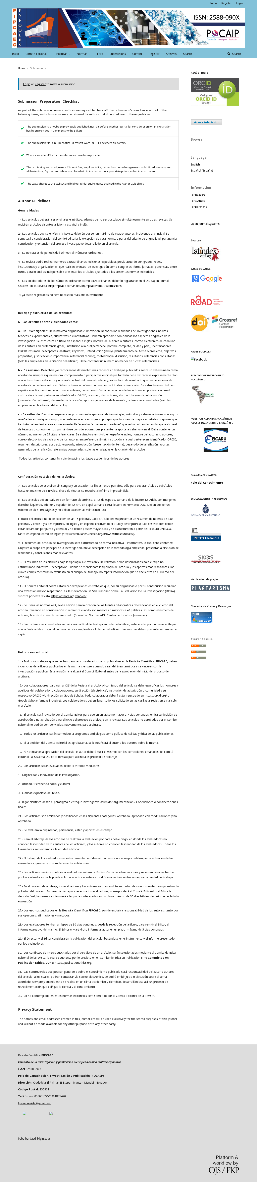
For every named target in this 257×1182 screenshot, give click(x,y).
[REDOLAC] (202, 403)
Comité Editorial (36, 54)
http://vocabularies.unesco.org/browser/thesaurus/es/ (98, 534)
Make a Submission (206, 122)
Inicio (15, 54)
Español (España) (202, 170)
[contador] (202, 622)
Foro (100, 54)
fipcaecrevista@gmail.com (34, 1103)
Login (239, 3)
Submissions (118, 54)
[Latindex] (206, 261)
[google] (207, 282)
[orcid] (215, 105)
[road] (207, 304)
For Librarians (199, 206)
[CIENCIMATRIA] (216, 451)
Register (154, 54)
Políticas (62, 54)
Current (137, 54)
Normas (82, 54)
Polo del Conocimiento (207, 482)
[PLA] (210, 590)
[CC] (51, 1114)
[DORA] (24, 1114)
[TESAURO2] (206, 563)
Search (187, 54)
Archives (171, 54)
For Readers (198, 194)
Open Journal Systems (205, 224)
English (195, 164)
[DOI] (215, 336)
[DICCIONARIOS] (206, 515)
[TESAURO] (206, 540)
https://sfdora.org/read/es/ (68, 596)
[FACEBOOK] (199, 359)
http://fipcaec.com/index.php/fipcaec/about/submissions (85, 286)
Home (21, 68)
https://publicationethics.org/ (74, 962)
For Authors (198, 200)
